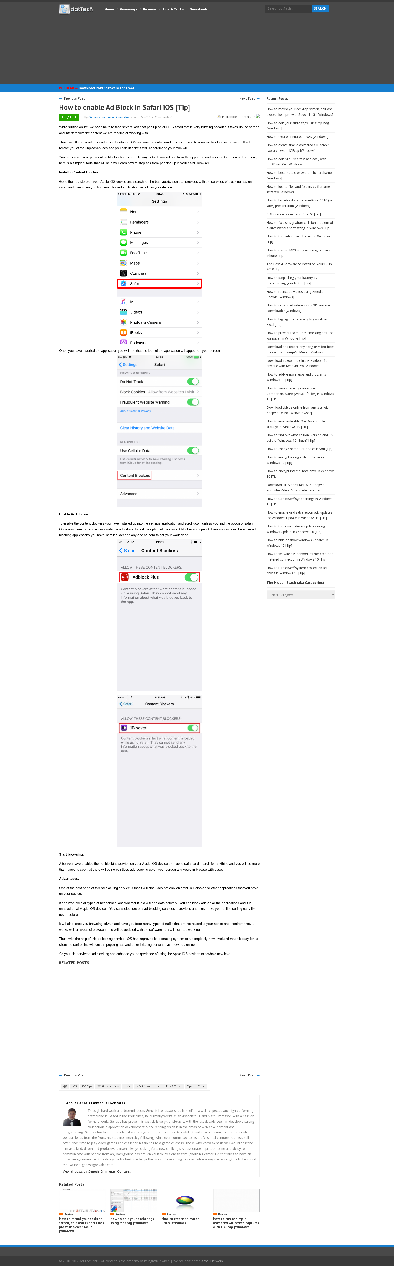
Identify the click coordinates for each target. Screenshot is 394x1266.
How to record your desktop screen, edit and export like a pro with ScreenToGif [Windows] (82, 1225)
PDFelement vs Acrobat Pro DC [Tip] (294, 214)
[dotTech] (76, 12)
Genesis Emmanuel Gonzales (109, 117)
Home (109, 9)
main (127, 1086)
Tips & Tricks (173, 9)
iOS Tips (87, 1086)
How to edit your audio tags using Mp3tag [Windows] (132, 1221)
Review (68, 1214)
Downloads (199, 9)
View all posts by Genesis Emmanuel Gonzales (99, 1171)
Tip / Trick (69, 117)
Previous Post (74, 98)
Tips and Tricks (196, 1086)
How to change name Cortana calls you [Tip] (299, 449)
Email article (228, 117)
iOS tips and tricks (108, 1086)
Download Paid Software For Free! (106, 88)
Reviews (150, 9)
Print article (248, 117)
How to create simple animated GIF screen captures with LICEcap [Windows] (236, 1223)
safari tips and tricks (148, 1086)
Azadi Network (212, 1261)
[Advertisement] (197, 49)
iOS (75, 1086)
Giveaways (128, 9)
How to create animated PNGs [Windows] (181, 1221)
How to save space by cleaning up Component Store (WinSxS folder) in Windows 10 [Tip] (300, 393)
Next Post (247, 98)
